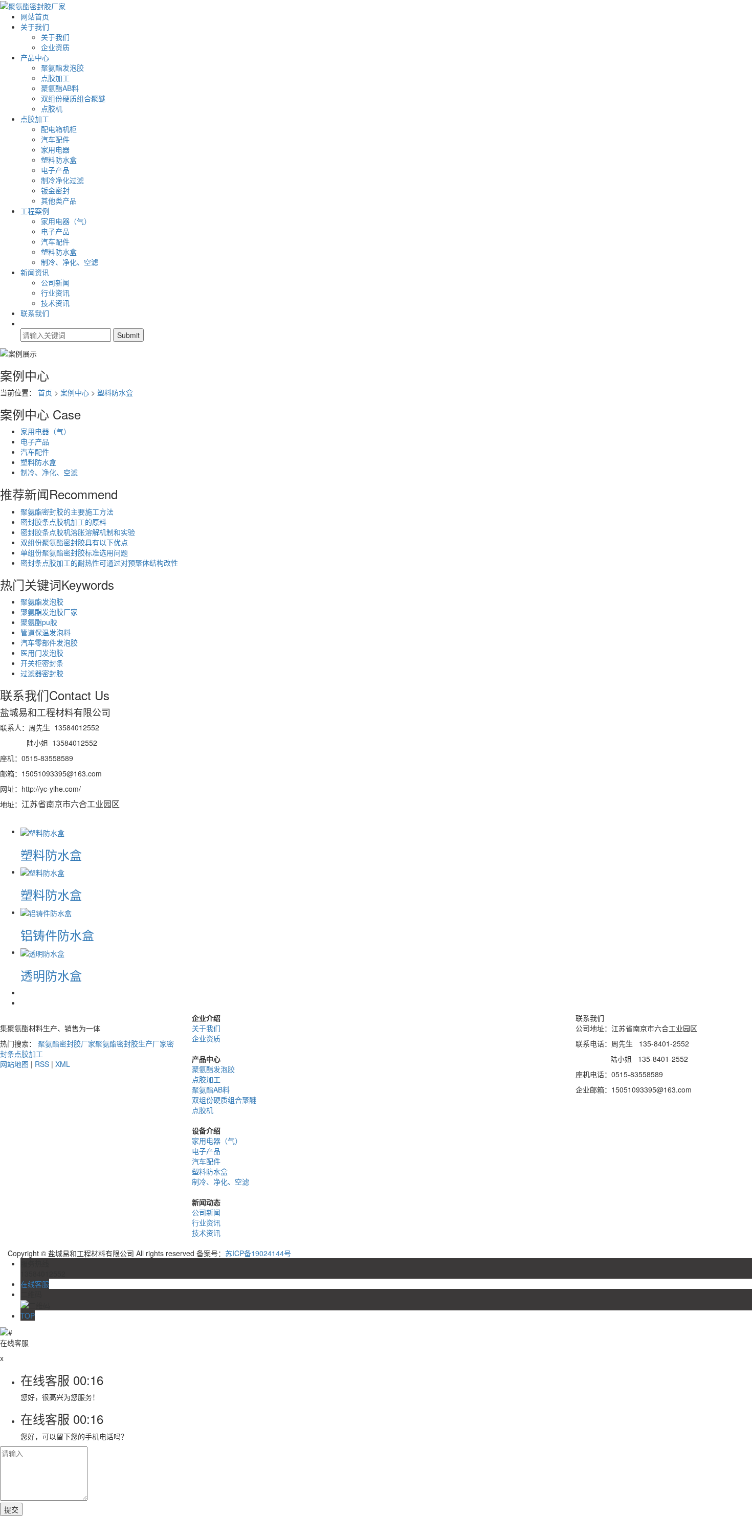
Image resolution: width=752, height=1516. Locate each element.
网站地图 (14, 1064)
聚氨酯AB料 (60, 88)
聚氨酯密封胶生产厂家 (131, 1043)
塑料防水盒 (59, 159)
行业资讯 (55, 292)
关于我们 (34, 26)
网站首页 (34, 16)
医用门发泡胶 (41, 653)
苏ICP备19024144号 (258, 1253)
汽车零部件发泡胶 (49, 642)
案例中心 (74, 392)
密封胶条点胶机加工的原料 (63, 522)
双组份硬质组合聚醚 (73, 98)
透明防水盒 (51, 975)
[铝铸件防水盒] (46, 912)
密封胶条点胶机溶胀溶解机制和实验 (77, 532)
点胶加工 (55, 78)
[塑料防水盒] (42, 831)
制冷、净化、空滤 (69, 262)
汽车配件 (55, 139)
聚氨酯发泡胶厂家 (49, 612)
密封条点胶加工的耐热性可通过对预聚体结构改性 (99, 563)
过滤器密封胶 (41, 673)
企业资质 (55, 47)
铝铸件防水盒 (57, 935)
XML (62, 1064)
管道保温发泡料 (45, 632)
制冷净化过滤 (62, 180)
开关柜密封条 (41, 663)
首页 (45, 392)
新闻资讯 (34, 272)
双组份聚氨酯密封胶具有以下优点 (74, 542)
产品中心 (34, 57)
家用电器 (55, 149)
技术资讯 (55, 303)
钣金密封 (55, 190)
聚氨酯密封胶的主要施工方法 (67, 511)
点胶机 (51, 108)
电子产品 (55, 170)
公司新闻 (55, 282)
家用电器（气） (66, 221)
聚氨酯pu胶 (38, 622)
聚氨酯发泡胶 (62, 67)
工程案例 (34, 211)
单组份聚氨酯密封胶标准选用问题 (74, 552)
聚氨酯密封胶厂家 (66, 1043)
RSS (42, 1064)
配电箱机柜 (59, 129)
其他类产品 (59, 200)
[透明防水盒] (42, 952)
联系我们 (34, 313)
